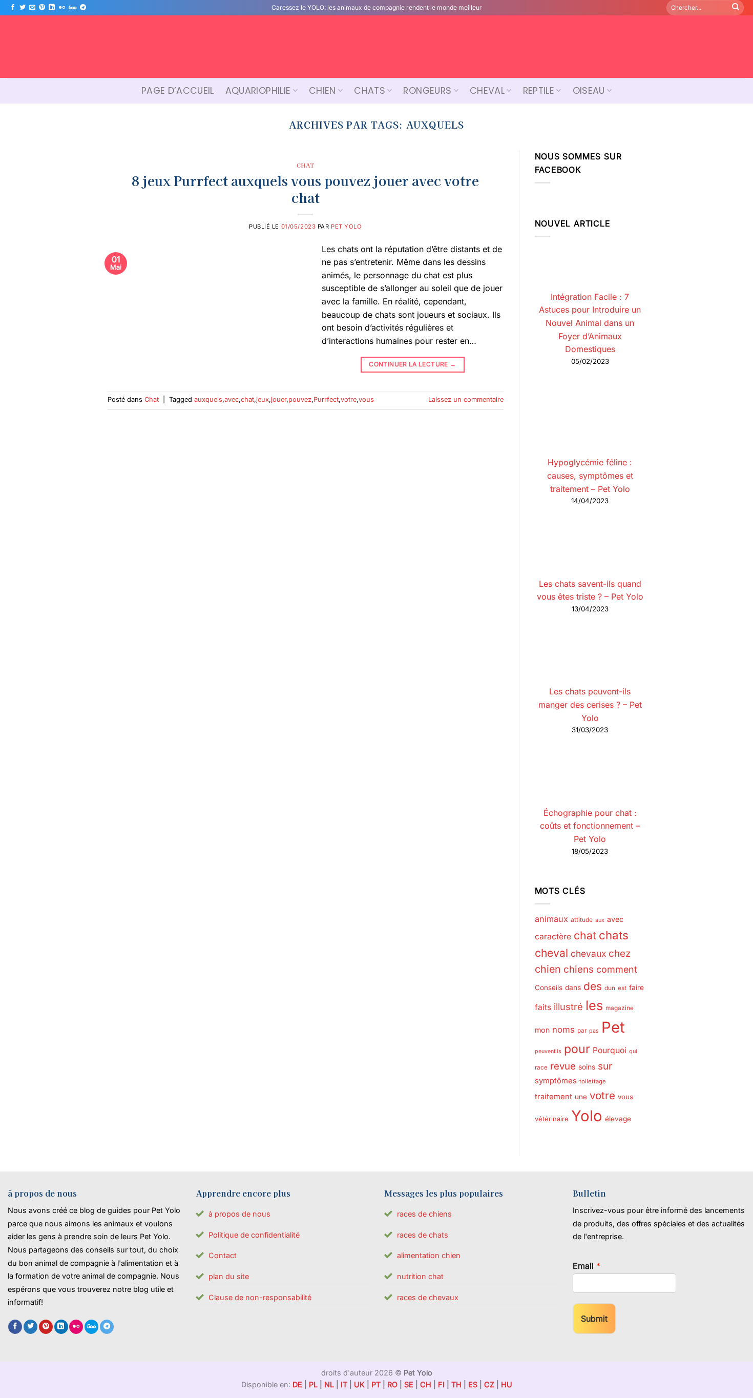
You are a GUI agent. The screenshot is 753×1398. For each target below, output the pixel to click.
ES (472, 1384)
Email (586, 1266)
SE (408, 1384)
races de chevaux (427, 1297)
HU (506, 1384)
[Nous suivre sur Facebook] (13, 7)
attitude (582, 919)
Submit (594, 1318)
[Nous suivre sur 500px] (72, 7)
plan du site (228, 1276)
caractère (553, 936)
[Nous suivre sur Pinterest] (42, 7)
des (592, 986)
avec (231, 399)
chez (620, 953)
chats (614, 935)
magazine (619, 1008)
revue (563, 1066)
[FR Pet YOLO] (376, 46)
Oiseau (589, 91)
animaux (551, 919)
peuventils (548, 1051)
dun (609, 988)
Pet (613, 1027)
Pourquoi (609, 1050)
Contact (222, 1255)
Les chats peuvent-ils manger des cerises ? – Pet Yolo (590, 704)
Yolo (586, 1116)
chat (247, 399)
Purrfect (326, 399)
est (622, 988)
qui (633, 1051)
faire (636, 987)
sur (605, 1066)
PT (376, 1384)
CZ (489, 1384)
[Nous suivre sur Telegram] (83, 7)
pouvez (299, 399)
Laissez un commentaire (466, 399)
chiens (578, 969)
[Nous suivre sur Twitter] (22, 7)
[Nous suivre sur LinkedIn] (52, 7)
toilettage (592, 1081)
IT (344, 1384)
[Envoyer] (735, 7)
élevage (618, 1119)
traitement (553, 1096)
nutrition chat (420, 1276)
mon (542, 1029)
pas (594, 1030)
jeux (262, 399)
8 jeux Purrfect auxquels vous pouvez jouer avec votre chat (305, 189)
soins (586, 1066)
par (582, 1030)
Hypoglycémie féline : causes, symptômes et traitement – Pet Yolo (590, 475)
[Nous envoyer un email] (32, 7)
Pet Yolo (346, 226)
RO (392, 1384)
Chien (322, 91)
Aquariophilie (258, 91)
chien (548, 969)
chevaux (588, 953)
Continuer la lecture (412, 364)
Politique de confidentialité (254, 1234)
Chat (306, 165)
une (581, 1097)
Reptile (538, 91)
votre (349, 399)
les (594, 1005)
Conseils (548, 987)
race (541, 1067)
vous (366, 399)
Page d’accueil (177, 91)
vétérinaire (552, 1119)
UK (359, 1384)
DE (297, 1384)
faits (543, 1007)
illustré (568, 1006)
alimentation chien (429, 1255)
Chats (369, 91)
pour (577, 1049)
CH (425, 1384)
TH (456, 1384)
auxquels (208, 399)
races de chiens (424, 1213)
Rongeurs (427, 91)
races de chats (422, 1234)
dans (573, 987)
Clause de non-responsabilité (259, 1297)
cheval (551, 953)
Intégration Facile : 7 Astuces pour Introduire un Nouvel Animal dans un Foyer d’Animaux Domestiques (590, 323)
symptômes (556, 1080)
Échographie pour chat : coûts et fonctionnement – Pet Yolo (590, 826)
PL (313, 1384)
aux (599, 919)
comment (616, 969)
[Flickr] (62, 7)
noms (563, 1029)
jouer (278, 399)
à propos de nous (239, 1213)
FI (441, 1384)
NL (329, 1384)
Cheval (487, 91)
